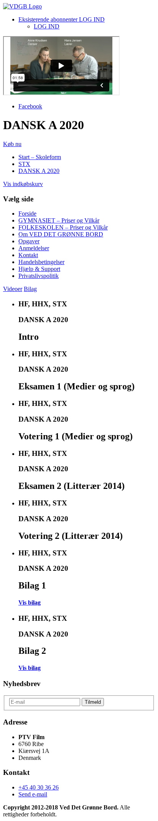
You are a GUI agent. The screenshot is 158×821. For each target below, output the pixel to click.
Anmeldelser (33, 248)
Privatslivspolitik (38, 276)
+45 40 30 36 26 (38, 787)
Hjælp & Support (39, 269)
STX (24, 164)
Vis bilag (29, 602)
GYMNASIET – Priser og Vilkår (58, 220)
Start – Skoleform (39, 157)
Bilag (30, 289)
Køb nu (12, 144)
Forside (27, 213)
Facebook (30, 106)
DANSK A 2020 (38, 171)
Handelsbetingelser (41, 262)
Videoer (12, 289)
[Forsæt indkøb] (22, 6)
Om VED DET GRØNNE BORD (60, 234)
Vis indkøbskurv (23, 184)
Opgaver (29, 241)
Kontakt (28, 255)
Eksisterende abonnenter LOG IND (61, 19)
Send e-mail (32, 794)
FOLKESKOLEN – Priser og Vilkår (63, 227)
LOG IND (46, 26)
